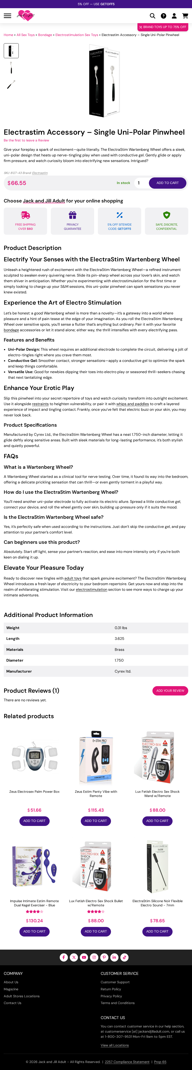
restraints (40, 403)
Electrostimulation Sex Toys (76, 35)
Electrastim (40, 173)
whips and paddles (132, 403)
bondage (11, 330)
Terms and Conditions (118, 1003)
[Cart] (185, 15)
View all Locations (115, 1045)
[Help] (163, 15)
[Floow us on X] (74, 957)
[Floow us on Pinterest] (104, 957)
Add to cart (168, 183)
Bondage (45, 35)
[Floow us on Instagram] (94, 957)
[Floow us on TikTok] (124, 957)
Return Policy (111, 989)
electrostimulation (91, 589)
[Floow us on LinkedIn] (114, 957)
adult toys (72, 578)
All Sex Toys (26, 35)
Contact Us (12, 1003)
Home (8, 35)
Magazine (11, 989)
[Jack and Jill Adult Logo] (26, 15)
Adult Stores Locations (22, 996)
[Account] (174, 15)
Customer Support (115, 982)
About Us (11, 982)
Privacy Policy (111, 996)
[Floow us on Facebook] (64, 957)
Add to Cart (34, 821)
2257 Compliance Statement (127, 1062)
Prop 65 (160, 1062)
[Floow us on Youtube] (84, 957)
